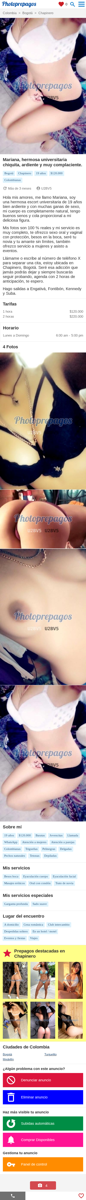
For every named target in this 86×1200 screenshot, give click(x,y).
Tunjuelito (50, 1054)
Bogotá (7, 1054)
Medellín (8, 1059)
